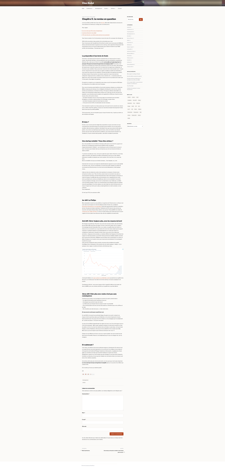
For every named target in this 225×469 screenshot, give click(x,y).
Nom (83, 412)
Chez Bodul (88, 3)
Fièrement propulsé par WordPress (88, 465)
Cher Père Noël (130, 85)
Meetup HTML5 (130, 53)
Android (128, 27)
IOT (136, 106)
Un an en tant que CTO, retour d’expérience (92, 30)
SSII (140, 112)
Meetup (139, 109)
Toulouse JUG (129, 66)
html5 (133, 106)
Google (129, 106)
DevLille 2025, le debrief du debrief (134, 76)
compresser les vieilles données (89, 211)
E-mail (84, 419)
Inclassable (129, 49)
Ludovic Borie (92, 16)
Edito (83, 8)
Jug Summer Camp (130, 51)
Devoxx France (130, 38)
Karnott (103, 22)
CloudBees (129, 100)
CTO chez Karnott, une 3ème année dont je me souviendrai (95, 35)
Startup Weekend (130, 64)
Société (106, 8)
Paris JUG (129, 55)
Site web (84, 426)
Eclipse (139, 100)
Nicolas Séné (130, 112)
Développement (98, 8)
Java (139, 106)
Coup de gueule (130, 31)
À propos (120, 8)
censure (133, 97)
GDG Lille (128, 44)
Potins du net (129, 57)
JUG (132, 109)
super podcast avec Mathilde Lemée (101, 277)
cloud (137, 97)
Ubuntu (139, 115)
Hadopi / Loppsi (130, 46)
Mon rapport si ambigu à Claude (133, 73)
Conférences (89, 8)
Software (113, 8)
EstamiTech (129, 42)
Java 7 (129, 109)
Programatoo (136, 112)
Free (134, 103)
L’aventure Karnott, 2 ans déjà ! (89, 32)
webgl (129, 118)
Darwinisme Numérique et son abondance (92, 206)
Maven (136, 109)
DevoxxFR (135, 100)
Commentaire (85, 393)
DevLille (128, 35)
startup (84, 382)
